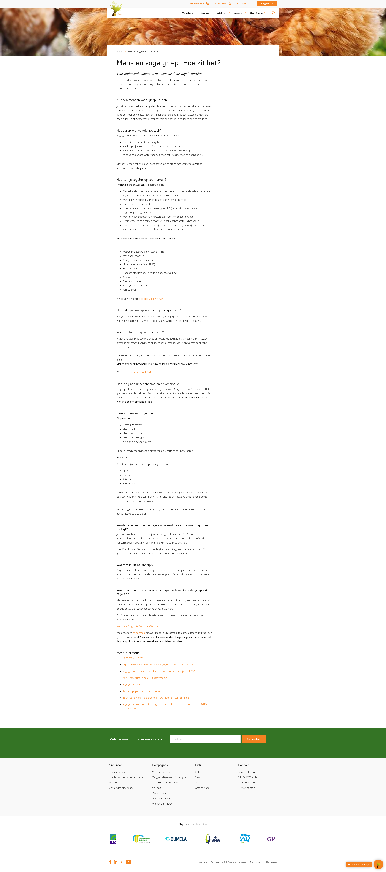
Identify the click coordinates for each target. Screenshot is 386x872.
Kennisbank (220, 3)
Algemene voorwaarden (237, 862)
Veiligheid (187, 12)
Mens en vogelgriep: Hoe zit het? (144, 51)
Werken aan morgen (163, 803)
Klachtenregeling (270, 862)
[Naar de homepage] (117, 13)
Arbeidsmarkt (202, 787)
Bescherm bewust (162, 798)
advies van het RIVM (140, 372)
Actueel (238, 12)
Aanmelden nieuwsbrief (121, 787)
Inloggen (265, 4)
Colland (199, 772)
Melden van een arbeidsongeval (126, 777)
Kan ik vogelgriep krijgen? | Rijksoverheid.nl (145, 677)
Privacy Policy (202, 862)
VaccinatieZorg (125, 626)
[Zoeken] (273, 12)
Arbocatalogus (197, 3)
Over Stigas (256, 12)
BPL (197, 782)
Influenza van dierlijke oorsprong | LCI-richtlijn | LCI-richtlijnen (156, 697)
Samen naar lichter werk (165, 782)
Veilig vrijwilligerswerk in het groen (170, 777)
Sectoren (241, 3)
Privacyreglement (217, 862)
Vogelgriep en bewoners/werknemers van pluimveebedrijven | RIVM (159, 671)
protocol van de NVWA (151, 298)
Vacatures (114, 782)
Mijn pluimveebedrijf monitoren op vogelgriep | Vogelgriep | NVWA (158, 664)
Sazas (198, 777)
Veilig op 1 (157, 787)
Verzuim (205, 12)
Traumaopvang (117, 772)
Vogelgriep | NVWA (133, 658)
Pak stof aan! (159, 793)
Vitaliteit (222, 12)
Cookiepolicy (255, 862)
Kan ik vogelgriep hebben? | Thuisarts (143, 691)
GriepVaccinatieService (146, 626)
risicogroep (139, 632)
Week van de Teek (162, 772)
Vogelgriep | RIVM (132, 684)
